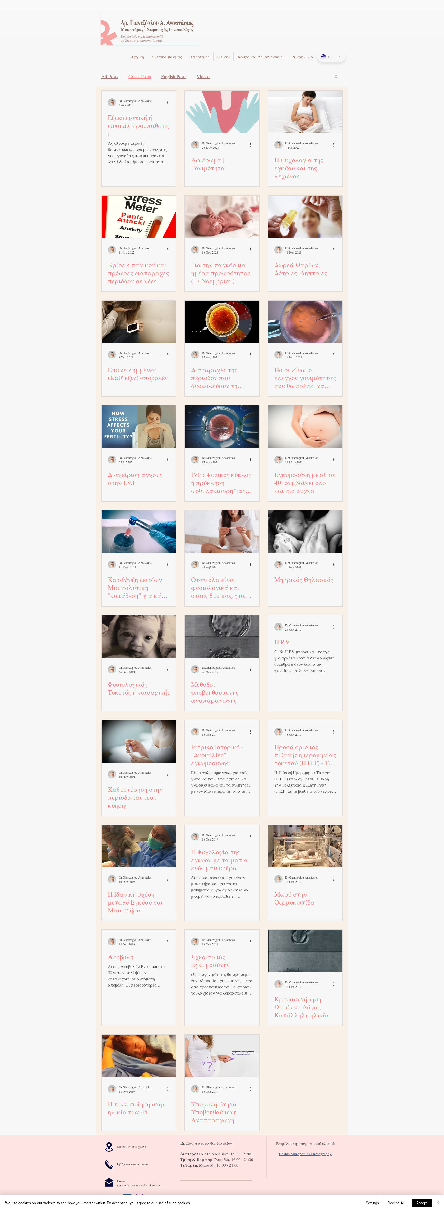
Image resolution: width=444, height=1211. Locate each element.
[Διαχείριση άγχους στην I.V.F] (139, 426)
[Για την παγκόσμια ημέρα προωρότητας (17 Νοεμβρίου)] (222, 217)
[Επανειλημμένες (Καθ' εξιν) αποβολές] (139, 322)
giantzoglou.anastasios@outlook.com (139, 1185)
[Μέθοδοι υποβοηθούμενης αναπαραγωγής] (222, 636)
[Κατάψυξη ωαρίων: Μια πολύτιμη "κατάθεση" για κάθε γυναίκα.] (139, 531)
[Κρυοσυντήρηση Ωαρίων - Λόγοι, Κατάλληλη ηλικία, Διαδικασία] (305, 951)
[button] (336, 77)
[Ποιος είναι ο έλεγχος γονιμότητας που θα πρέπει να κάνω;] (305, 322)
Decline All (395, 1202)
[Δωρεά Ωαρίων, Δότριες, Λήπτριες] (305, 217)
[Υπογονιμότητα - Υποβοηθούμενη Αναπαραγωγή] (222, 1056)
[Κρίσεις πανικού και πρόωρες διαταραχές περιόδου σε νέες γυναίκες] (139, 217)
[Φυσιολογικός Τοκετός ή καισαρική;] (139, 636)
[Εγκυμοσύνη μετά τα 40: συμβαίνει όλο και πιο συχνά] (305, 426)
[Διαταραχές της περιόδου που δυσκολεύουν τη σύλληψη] (222, 322)
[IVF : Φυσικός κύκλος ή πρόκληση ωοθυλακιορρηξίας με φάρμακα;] (222, 426)
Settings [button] (372, 1202)
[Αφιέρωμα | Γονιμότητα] (222, 112)
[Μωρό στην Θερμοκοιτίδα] (305, 846)
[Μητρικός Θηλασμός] (305, 531)
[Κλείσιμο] (438, 1203)
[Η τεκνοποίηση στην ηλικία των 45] (139, 1056)
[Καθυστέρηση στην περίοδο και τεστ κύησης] (139, 741)
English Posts (173, 76)
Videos (203, 76)
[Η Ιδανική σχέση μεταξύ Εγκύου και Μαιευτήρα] (139, 846)
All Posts (109, 76)
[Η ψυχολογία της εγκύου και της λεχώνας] (305, 112)
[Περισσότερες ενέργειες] (169, 103)
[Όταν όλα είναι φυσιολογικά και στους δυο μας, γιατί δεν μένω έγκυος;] (222, 531)
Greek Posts (139, 76)
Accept (421, 1202)
